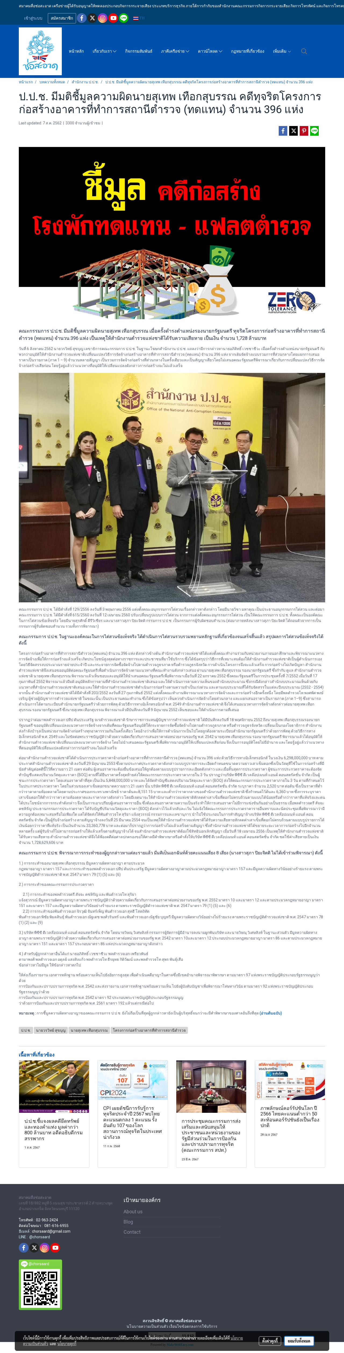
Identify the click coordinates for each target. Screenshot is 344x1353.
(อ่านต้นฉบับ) (271, 1013)
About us (133, 1211)
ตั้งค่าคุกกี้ (270, 1340)
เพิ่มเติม (280, 51)
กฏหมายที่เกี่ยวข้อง (247, 51)
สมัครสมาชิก (62, 18)
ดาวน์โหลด (208, 51)
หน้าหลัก (76, 51)
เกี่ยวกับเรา (103, 51)
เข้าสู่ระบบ (33, 18)
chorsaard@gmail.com (51, 1231)
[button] (304, 51)
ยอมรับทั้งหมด (299, 1340)
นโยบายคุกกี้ (67, 1343)
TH (141, 18)
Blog (128, 1222)
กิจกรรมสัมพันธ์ (138, 51)
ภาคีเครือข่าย (173, 51)
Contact (132, 1232)
